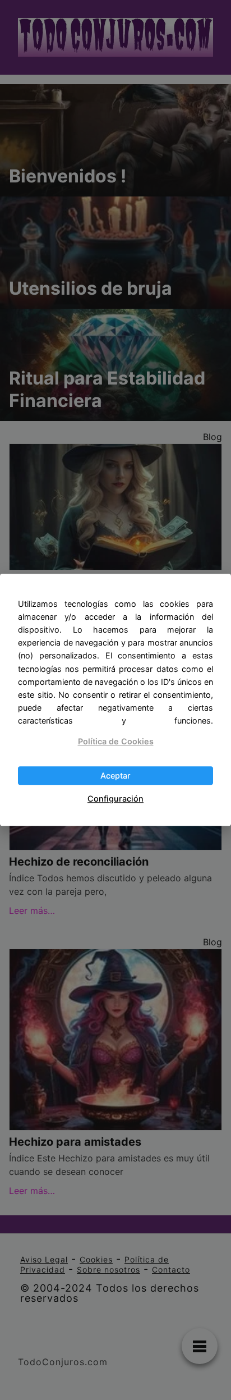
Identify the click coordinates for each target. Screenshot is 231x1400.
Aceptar (115, 775)
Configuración (115, 798)
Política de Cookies (116, 741)
